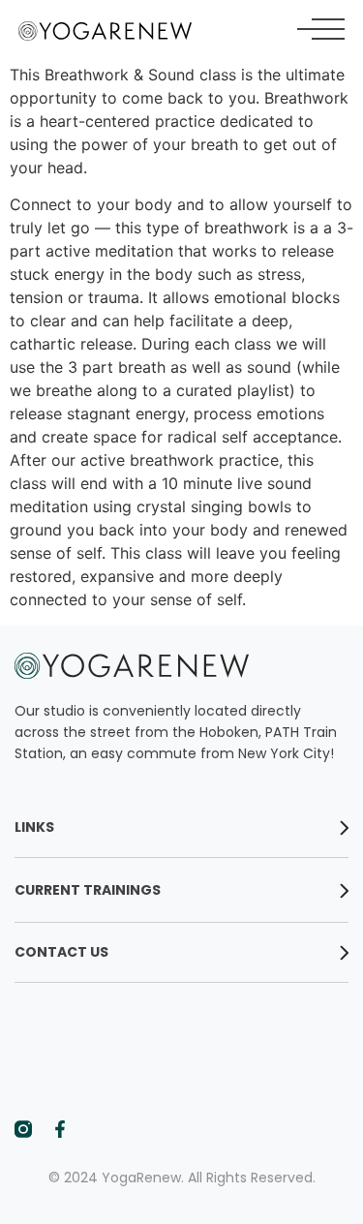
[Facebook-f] (60, 1129)
